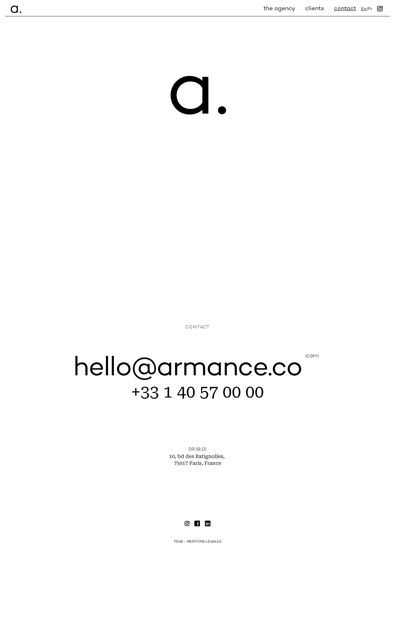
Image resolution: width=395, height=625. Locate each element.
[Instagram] (380, 9)
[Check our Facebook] (197, 524)
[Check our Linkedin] (207, 524)
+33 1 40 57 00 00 (197, 392)
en (363, 9)
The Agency (279, 9)
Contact (345, 9)
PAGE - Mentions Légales (197, 542)
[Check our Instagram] (187, 524)
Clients (314, 9)
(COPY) (312, 357)
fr (370, 9)
